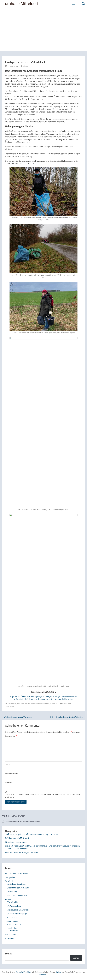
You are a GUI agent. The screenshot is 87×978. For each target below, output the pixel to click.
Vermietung (12, 891)
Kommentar (11, 736)
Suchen (8, 954)
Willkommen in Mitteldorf (16, 873)
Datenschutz (10, 934)
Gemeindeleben (11, 921)
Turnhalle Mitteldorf (21, 3)
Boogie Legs (12, 917)
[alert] (43, 821)
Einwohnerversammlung (16, 842)
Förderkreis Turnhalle (16, 884)
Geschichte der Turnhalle (18, 888)
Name (8, 764)
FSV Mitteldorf (13, 902)
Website (8, 783)
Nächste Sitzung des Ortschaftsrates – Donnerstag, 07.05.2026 (31, 834)
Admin (25, 66)
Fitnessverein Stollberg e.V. (18, 910)
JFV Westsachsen (14, 906)
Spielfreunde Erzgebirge (17, 914)
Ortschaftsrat (44, 704)
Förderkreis (12, 704)
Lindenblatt (13, 931)
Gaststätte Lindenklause (17, 895)
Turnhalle (53, 704)
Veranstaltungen (14, 924)
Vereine (8, 899)
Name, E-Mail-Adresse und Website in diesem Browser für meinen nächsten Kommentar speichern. (42, 795)
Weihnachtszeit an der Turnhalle (17, 717)
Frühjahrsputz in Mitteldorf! (17, 838)
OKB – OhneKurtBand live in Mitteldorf (67, 717)
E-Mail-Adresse (12, 773)
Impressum (10, 938)
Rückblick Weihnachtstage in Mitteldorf (22, 852)
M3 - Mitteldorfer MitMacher (28, 704)
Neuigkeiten (10, 877)
